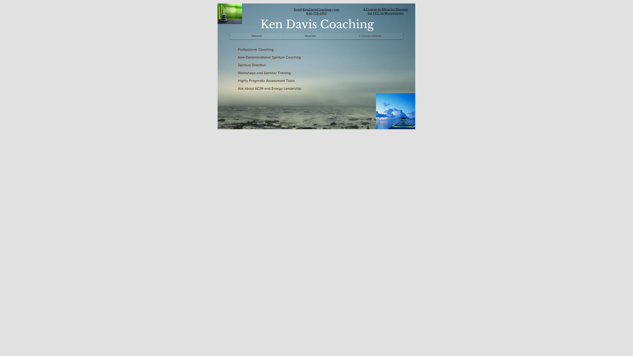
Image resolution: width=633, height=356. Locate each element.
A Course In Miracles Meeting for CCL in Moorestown (385, 11)
